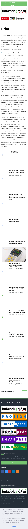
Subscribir (14, 462)
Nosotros (7, 480)
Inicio (2, 480)
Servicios (13, 480)
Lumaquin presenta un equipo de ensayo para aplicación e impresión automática (16, 380)
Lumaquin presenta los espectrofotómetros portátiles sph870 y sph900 (15, 265)
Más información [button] (14, 522)
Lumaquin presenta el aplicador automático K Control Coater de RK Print (16, 172)
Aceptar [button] (14, 526)
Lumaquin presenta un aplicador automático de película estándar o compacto (17, 289)
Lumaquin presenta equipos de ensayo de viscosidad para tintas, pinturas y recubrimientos (16, 356)
